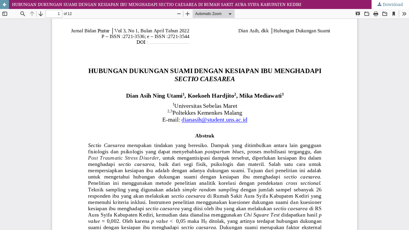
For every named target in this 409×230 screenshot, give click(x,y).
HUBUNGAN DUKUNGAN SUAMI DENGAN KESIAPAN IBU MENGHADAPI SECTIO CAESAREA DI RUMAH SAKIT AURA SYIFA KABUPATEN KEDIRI (156, 4)
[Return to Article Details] (4, 4)
